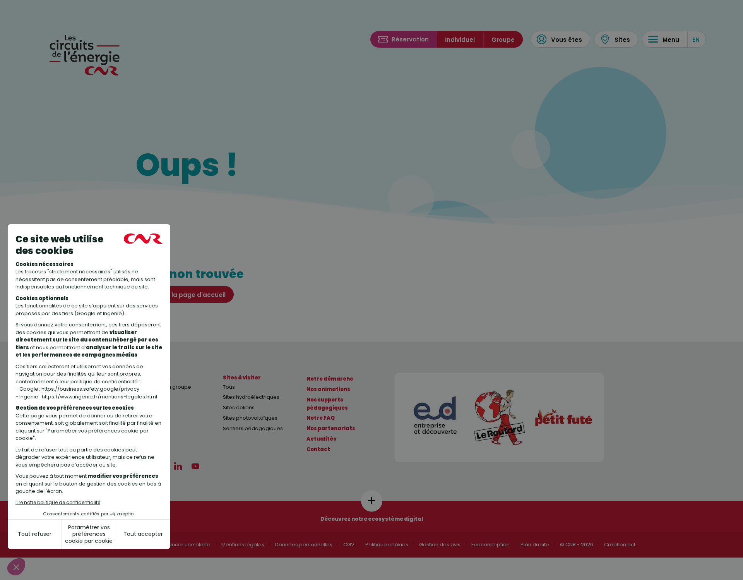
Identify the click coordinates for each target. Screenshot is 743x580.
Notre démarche (329, 379)
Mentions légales (242, 544)
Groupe (503, 40)
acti (632, 544)
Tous (229, 387)
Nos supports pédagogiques (327, 404)
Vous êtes (566, 40)
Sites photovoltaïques (250, 418)
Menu (671, 40)
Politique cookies (386, 544)
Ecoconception (490, 544)
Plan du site (534, 544)
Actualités (321, 439)
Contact (318, 449)
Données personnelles (303, 544)
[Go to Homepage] (85, 53)
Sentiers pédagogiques (253, 428)
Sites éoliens (239, 407)
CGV (348, 544)
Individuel (460, 40)
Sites (622, 40)
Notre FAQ (320, 418)
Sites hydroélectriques (251, 397)
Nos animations (328, 389)
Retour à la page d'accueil (185, 295)
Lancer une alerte (188, 544)
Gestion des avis (440, 544)
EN (696, 40)
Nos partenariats (330, 428)
